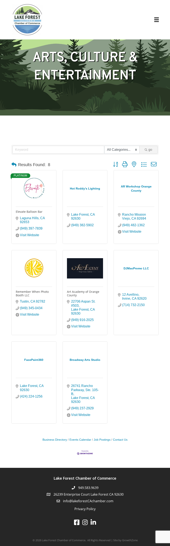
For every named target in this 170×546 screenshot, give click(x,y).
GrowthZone (130, 540)
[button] (13, 164)
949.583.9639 (88, 487)
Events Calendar (80, 439)
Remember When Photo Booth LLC (32, 293)
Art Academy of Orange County (83, 293)
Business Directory (54, 439)
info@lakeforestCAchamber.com (88, 501)
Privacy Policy (85, 509)
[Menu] (156, 20)
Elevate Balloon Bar (29, 212)
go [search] (150, 149)
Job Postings (102, 439)
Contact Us (120, 439)
